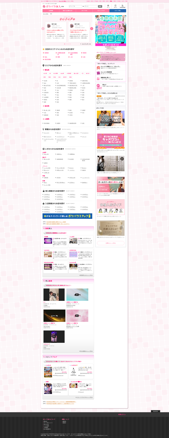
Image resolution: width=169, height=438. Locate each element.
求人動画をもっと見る (86, 351)
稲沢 (45, 87)
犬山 (58, 90)
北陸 (100, 1)
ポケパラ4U (84, 10)
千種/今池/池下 (72, 83)
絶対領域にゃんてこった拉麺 (72, 326)
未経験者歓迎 (60, 159)
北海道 (88, 1)
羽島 (58, 112)
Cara (60, 392)
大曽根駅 (69, 73)
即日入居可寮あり (61, 182)
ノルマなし (72, 170)
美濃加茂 (46, 115)
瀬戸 (83, 90)
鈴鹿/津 (58, 123)
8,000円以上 (85, 196)
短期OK (46, 163)
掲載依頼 (64, 421)
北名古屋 (59, 87)
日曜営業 (46, 177)
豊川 (83, 99)
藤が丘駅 (76, 73)
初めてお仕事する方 (67, 10)
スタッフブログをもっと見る (85, 397)
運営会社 (45, 421)
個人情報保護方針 (47, 429)
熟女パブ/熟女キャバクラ (74, 133)
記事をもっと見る (111, 243)
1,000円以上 (47, 194)
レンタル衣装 (47, 168)
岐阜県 (47, 106)
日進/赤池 (46, 92)
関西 (115, 1)
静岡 (107, 1)
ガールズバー (85, 132)
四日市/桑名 (48, 59)
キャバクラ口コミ (53, 1)
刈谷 (59, 77)
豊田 (44, 77)
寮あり (45, 182)
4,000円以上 (85, 194)
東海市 (84, 52)
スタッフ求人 (70, 1)
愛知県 (47, 70)
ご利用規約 (46, 427)
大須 (58, 83)
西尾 (83, 94)
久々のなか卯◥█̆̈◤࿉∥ (76, 381)
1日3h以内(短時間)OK (86, 160)
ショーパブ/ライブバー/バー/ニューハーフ (61, 140)
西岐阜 (58, 110)
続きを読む (64, 371)
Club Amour (82, 375)
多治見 (71, 112)
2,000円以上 (60, 194)
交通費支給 (72, 154)
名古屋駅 (55, 73)
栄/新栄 (47, 52)
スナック (84, 136)
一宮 (71, 57)
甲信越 (96, 1)
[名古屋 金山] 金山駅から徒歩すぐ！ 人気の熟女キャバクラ (60, 403)
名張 (83, 123)
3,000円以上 (72, 194)
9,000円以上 (47, 199)
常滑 (58, 99)
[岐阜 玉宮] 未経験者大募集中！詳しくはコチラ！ (58, 223)
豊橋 (70, 77)
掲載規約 (64, 422)
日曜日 (47, 381)
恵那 (58, 115)
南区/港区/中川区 (73, 85)
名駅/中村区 (85, 80)
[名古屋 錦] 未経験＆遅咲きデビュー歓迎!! (56, 222)
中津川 (71, 115)
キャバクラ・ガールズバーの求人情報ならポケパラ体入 (78, 434)
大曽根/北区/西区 (61, 53)
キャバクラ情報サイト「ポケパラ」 (111, 67)
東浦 (70, 97)
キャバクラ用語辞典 (109, 72)
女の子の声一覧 (86, 44)
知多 (83, 97)
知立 (46, 57)
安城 (54, 77)
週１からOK (47, 159)
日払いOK (46, 154)
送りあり (71, 168)
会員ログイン (122, 414)
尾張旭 (71, 90)
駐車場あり (84, 182)
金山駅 (62, 73)
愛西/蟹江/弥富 (72, 87)
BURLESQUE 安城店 (48, 262)
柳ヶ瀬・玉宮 (47, 110)
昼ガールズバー (47, 136)
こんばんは (48, 365)
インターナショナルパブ (48, 139)
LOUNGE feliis (72, 250)
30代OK (58, 177)
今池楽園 (46, 236)
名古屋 (45, 73)
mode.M (82, 392)
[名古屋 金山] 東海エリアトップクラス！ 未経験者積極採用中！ (61, 401)
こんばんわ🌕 (74, 365)
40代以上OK (72, 177)
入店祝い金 (46, 172)
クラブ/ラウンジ (60, 136)
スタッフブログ (101, 10)
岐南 (70, 110)
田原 (58, 102)
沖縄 (126, 1)
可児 (83, 112)
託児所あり (72, 182)
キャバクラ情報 (44, 1)
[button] (91, 28)
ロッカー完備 (47, 185)
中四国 (118, 1)
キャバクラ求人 (62, 1)
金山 (45, 83)
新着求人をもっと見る (86, 275)
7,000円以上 (72, 196)
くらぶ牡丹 (71, 236)
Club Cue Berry (46, 326)
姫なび (112, 85)
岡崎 (59, 57)
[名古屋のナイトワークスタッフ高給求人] (67, 216)
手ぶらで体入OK (61, 168)
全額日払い (59, 154)
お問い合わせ (46, 424)
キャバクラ (46, 132)
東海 (62, 6)
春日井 (87, 73)
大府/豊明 (46, 97)
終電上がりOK (60, 170)
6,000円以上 (60, 196)
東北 (92, 1)
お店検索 (51, 10)
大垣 (84, 57)
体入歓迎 (71, 159)
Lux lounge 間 (72, 262)
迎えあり (84, 168)
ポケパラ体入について (48, 422)
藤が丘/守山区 (47, 85)
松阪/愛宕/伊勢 (72, 123)
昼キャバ (59, 132)
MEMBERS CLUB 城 (70, 305)
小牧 (45, 90)
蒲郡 (45, 102)
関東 (104, 1)
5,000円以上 (47, 196)
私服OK (84, 170)
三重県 (47, 119)
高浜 (70, 94)
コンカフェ (72, 136)
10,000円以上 (60, 199)
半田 (58, 97)
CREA (44, 347)
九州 (123, 1)
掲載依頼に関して (112, 78)
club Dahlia (46, 250)
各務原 (83, 110)
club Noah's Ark (60, 375)
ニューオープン (86, 177)
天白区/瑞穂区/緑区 (74, 53)
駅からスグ (46, 170)
